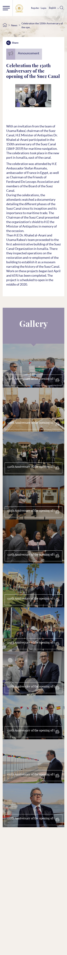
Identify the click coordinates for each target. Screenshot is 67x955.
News (14, 25)
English (52, 8)
